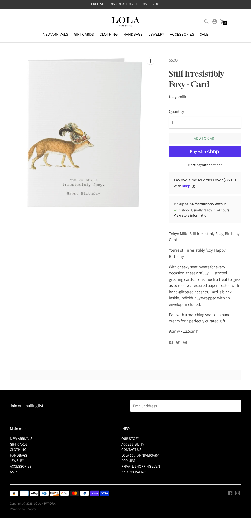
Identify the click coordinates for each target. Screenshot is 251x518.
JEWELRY (156, 34)
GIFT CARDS (84, 34)
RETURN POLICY (133, 471)
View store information (191, 215)
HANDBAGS (133, 34)
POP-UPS (128, 460)
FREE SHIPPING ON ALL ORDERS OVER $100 (125, 4)
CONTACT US (131, 449)
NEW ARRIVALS (55, 34)
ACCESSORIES (182, 34)
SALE (204, 34)
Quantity (176, 111)
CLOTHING (109, 34)
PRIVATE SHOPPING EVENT (141, 466)
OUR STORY (130, 438)
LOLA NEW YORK (44, 503)
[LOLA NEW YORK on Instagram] (237, 492)
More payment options (205, 164)
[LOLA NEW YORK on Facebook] (230, 492)
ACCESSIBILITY (132, 444)
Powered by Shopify (23, 509)
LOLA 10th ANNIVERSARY (140, 455)
